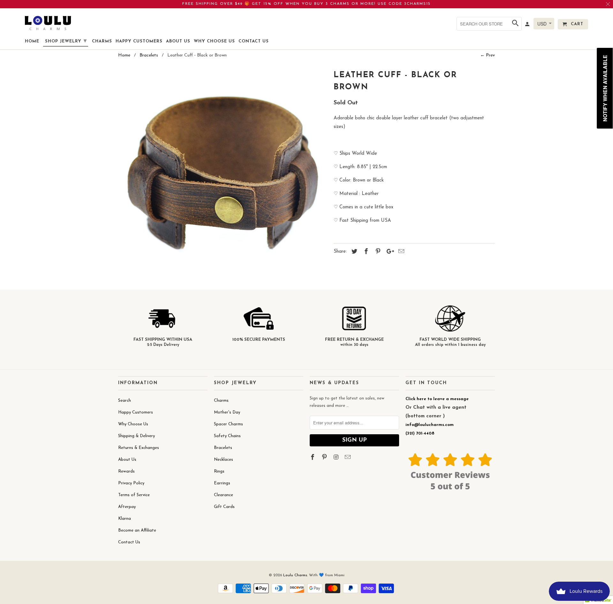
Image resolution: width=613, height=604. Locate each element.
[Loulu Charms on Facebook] (313, 458)
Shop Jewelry (66, 41)
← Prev (487, 55)
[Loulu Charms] (48, 23)
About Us (127, 460)
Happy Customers (135, 412)
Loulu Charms (295, 575)
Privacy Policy (131, 483)
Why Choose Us (133, 424)
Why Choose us (214, 41)
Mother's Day (227, 412)
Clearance (223, 495)
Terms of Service (134, 495)
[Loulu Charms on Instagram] (336, 458)
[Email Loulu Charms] (348, 458)
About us (178, 41)
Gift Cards (224, 507)
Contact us (253, 41)
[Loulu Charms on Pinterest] (325, 458)
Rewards (126, 471)
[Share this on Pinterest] (377, 252)
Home (32, 41)
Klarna (124, 519)
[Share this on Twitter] (353, 252)
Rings (219, 471)
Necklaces (223, 460)
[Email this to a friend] (400, 252)
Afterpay (127, 507)
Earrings (222, 483)
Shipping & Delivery (136, 436)
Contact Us (129, 542)
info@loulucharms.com (429, 425)
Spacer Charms (228, 424)
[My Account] (527, 25)
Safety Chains (227, 436)
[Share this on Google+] (388, 252)
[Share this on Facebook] (365, 252)
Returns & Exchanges (138, 448)
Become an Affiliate (137, 530)
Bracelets (223, 448)
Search (124, 401)
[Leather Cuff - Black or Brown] (222, 172)
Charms (221, 401)
